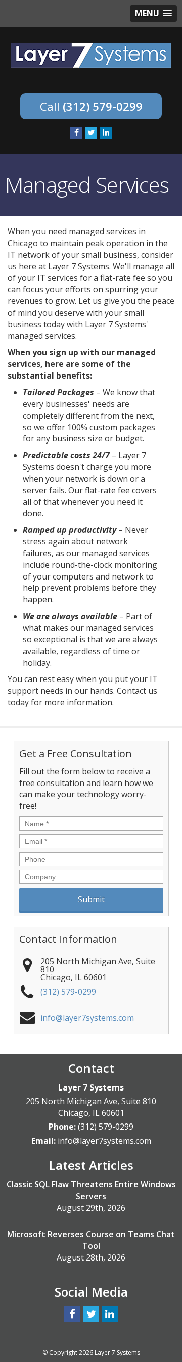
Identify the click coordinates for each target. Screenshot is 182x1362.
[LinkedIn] (106, 133)
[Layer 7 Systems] (91, 54)
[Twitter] (91, 133)
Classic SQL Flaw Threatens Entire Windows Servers (91, 1190)
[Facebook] (76, 133)
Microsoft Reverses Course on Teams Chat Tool (91, 1240)
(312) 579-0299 (103, 106)
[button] (153, 13)
